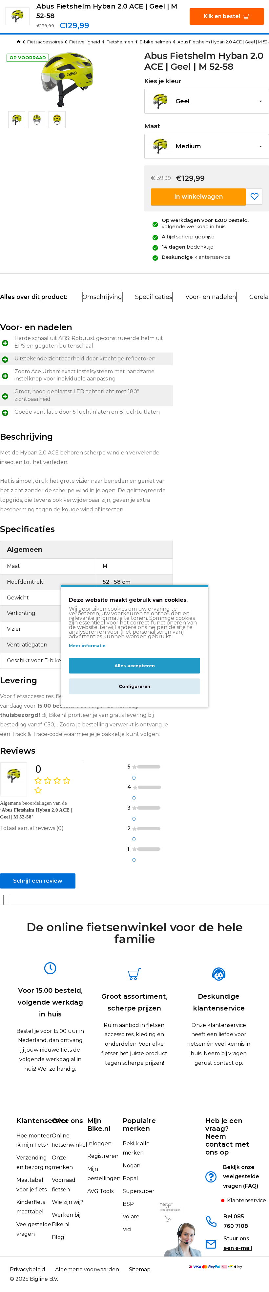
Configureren (134, 686)
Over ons (67, 1121)
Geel (183, 101)
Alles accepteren (134, 665)
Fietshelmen (120, 41)
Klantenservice (42, 1121)
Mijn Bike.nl (99, 1125)
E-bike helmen (155, 41)
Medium (188, 146)
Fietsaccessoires (45, 41)
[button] (206, 101)
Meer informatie (87, 646)
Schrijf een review (37, 881)
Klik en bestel (222, 16)
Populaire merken (139, 1125)
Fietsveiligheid (84, 41)
